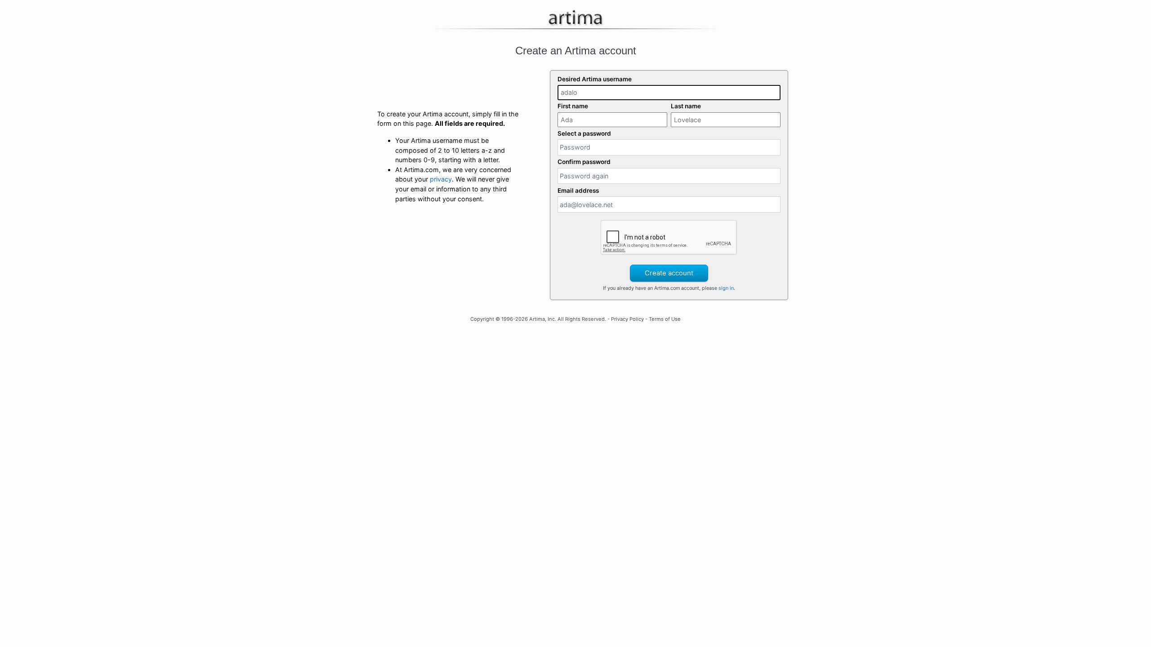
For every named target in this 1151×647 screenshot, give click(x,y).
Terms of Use (665, 319)
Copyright (482, 319)
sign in (726, 288)
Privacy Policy (627, 319)
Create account (669, 273)
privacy (441, 179)
